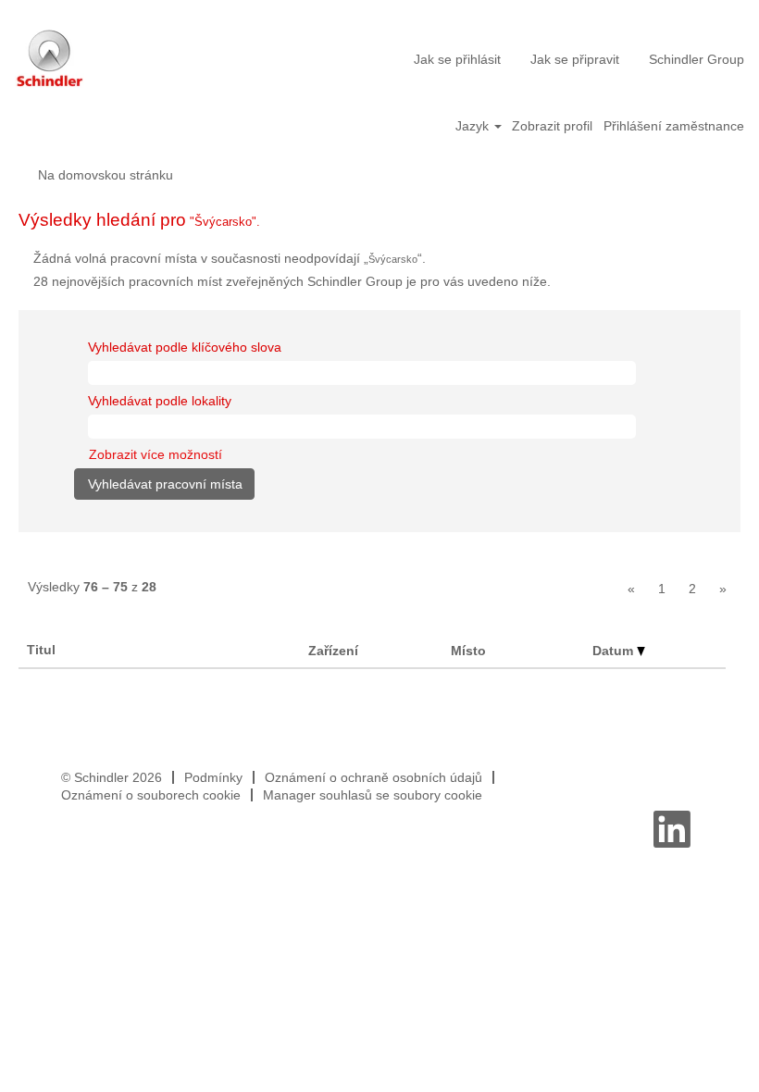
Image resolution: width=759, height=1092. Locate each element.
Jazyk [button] (473, 125)
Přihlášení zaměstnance (673, 125)
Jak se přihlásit (457, 59)
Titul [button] (41, 649)
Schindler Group (696, 59)
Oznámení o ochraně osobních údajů (373, 777)
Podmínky (213, 777)
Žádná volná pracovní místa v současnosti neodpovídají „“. (229, 258)
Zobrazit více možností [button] (155, 454)
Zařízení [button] (333, 650)
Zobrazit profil (552, 125)
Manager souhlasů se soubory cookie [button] (372, 795)
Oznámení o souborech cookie (151, 795)
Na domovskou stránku (105, 175)
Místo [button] (468, 650)
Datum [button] (614, 650)
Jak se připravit (574, 59)
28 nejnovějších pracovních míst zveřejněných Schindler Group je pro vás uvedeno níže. (292, 281)
